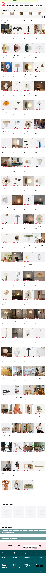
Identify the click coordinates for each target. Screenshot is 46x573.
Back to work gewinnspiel (15, 5)
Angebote (21, 5)
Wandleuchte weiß (11, 532)
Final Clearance (26, 5)
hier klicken (35, 548)
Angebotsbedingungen (7, 571)
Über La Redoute (15, 557)
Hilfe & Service (3, 557)
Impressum (3, 571)
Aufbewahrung (32, 5)
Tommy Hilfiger (14, 538)
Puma (10, 538)
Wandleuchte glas (5, 532)
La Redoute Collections (5, 538)
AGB (10, 571)
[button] (43, 3)
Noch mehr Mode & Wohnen (39, 557)
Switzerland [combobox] (42, 571)
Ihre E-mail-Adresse (26, 544)
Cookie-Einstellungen (18, 571)
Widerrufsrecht (22, 571)
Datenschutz (13, 571)
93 (23, 502)
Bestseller (37, 5)
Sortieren (3, 20)
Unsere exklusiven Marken (27, 557)
